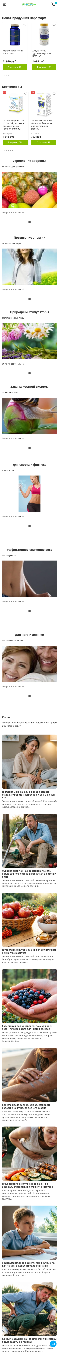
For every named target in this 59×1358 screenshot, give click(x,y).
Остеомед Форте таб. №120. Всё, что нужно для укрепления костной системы (14, 124)
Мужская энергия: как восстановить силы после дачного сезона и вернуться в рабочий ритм (29, 873)
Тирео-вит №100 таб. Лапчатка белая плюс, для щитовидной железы (42, 124)
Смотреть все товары (11, 212)
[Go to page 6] (12, 150)
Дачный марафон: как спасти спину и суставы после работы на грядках (29, 1340)
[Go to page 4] (8, 75)
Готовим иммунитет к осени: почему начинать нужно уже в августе (29, 951)
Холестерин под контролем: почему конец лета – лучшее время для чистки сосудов (27, 1028)
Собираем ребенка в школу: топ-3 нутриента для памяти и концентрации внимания (28, 1264)
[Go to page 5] (10, 150)
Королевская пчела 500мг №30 (13, 52)
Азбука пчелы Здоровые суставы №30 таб (41, 53)
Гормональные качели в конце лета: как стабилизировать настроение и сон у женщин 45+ (29, 794)
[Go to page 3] (6, 75)
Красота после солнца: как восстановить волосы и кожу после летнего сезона (26, 1106)
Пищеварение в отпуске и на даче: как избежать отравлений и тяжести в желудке (27, 1185)
